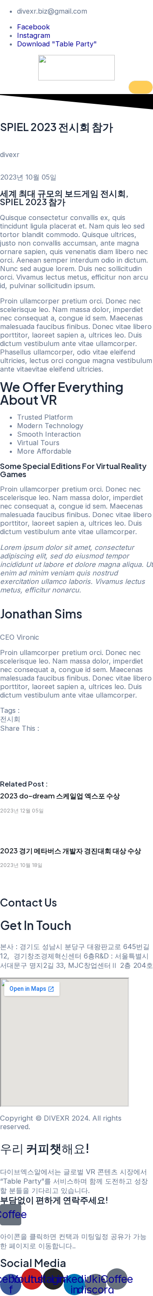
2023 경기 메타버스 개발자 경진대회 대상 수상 (70, 850)
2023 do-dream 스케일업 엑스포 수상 (60, 795)
